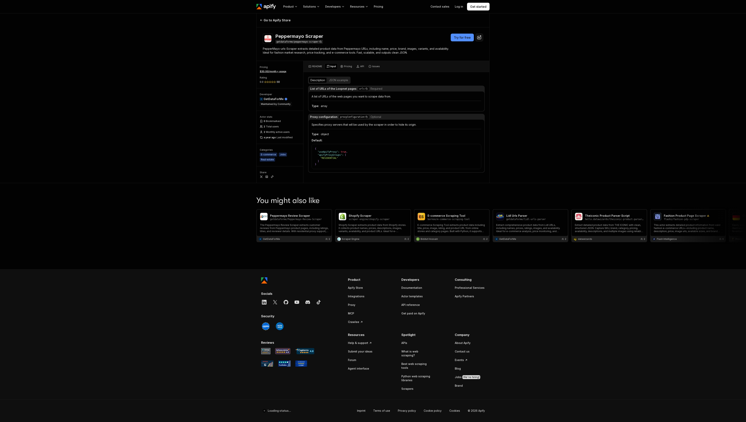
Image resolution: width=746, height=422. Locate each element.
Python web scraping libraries (415, 378)
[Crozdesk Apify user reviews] (301, 363)
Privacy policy (398, 410)
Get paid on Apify (413, 313)
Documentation (411, 287)
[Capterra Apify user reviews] (304, 351)
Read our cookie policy (44, 404)
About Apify (463, 343)
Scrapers (407, 388)
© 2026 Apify (476, 410)
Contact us (462, 351)
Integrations (356, 296)
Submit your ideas (360, 351)
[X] (275, 302)
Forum (352, 360)
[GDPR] (265, 326)
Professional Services (470, 287)
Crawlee (353, 322)
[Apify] (266, 6)
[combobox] (479, 37)
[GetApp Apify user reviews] (265, 351)
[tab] (315, 66)
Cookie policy (423, 410)
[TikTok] (318, 302)
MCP (351, 313)
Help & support (358, 343)
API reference (410, 304)
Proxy (351, 304)
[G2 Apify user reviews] (267, 363)
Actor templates (412, 296)
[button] (366, 89)
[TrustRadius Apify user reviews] (284, 363)
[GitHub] (286, 302)
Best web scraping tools (414, 365)
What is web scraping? (409, 353)
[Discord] (308, 302)
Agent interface (358, 368)
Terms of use (372, 410)
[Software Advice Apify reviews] (283, 351)
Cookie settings (450, 410)
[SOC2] (279, 326)
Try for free (462, 37)
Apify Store (355, 287)
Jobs (467, 377)
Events (459, 360)
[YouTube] (297, 302)
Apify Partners (464, 296)
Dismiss (41, 412)
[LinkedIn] (264, 302)
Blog (458, 368)
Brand (459, 385)
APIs (404, 343)
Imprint (352, 410)
